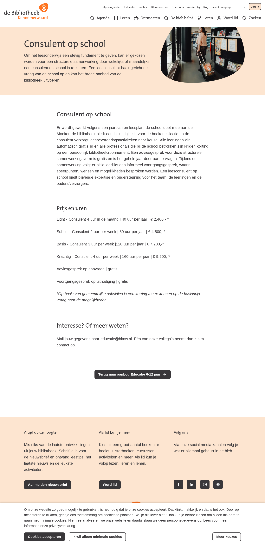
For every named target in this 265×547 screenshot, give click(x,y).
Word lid (230, 17)
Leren (208, 17)
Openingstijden (112, 7)
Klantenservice (160, 7)
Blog (205, 7)
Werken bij (193, 7)
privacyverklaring (62, 526)
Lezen (125, 17)
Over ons (178, 7)
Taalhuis (143, 7)
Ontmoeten (150, 17)
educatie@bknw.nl (116, 339)
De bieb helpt (182, 17)
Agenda (103, 17)
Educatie (129, 7)
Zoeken (255, 17)
